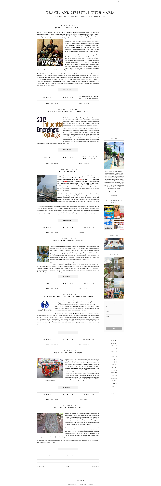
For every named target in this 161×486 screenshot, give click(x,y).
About (43, 2)
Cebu (62, 181)
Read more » (67, 89)
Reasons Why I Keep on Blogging (68, 240)
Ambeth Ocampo (86, 96)
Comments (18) (47, 157)
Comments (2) (47, 97)
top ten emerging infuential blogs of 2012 (59, 143)
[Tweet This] (63, 98)
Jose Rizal (85, 98)
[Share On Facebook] (66, 98)
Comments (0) (47, 394)
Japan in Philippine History (68, 28)
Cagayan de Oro (71, 181)
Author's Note (90, 227)
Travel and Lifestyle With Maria (85, 484)
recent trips (63, 178)
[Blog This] (72, 98)
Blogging (85, 156)
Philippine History (93, 98)
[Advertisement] (114, 108)
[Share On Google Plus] (68, 98)
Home (38, 2)
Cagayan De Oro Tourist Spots (68, 353)
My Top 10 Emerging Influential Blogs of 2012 (68, 112)
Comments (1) (47, 283)
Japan (80, 98)
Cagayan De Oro (69, 359)
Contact (48, 2)
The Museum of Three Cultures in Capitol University (68, 297)
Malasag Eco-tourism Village (68, 407)
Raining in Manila (68, 172)
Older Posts (95, 467)
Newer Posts (41, 467)
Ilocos (59, 181)
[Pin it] (70, 98)
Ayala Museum (94, 96)
